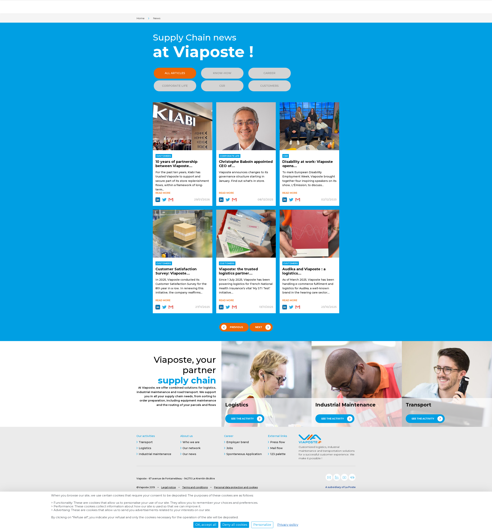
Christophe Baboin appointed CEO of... (246, 164)
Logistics (145, 448)
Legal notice (168, 487)
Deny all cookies (234, 525)
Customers (269, 85)
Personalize (262, 525)
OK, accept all (205, 525)
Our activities (145, 436)
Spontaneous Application (244, 454)
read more (162, 192)
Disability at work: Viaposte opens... (307, 164)
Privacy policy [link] (287, 525)
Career (269, 73)
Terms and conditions (195, 487)
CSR (222, 85)
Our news (189, 454)
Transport (146, 442)
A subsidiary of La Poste (340, 487)
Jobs (229, 448)
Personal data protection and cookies (236, 487)
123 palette (278, 454)
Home (140, 18)
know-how (222, 73)
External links (277, 436)
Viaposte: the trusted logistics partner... (238, 271)
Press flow (277, 442)
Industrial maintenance (155, 454)
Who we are (191, 442)
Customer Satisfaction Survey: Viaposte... (176, 271)
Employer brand (237, 442)
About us (186, 436)
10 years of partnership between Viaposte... (176, 164)
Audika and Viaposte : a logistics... (304, 271)
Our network (191, 448)
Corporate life (175, 85)
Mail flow (276, 448)
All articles (175, 73)
